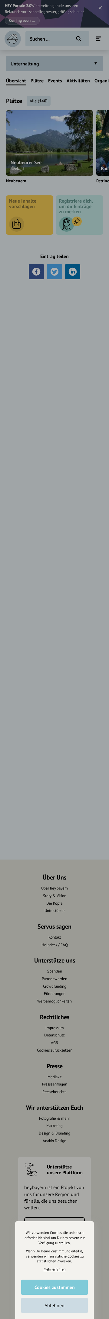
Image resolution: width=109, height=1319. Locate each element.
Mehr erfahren (55, 1269)
